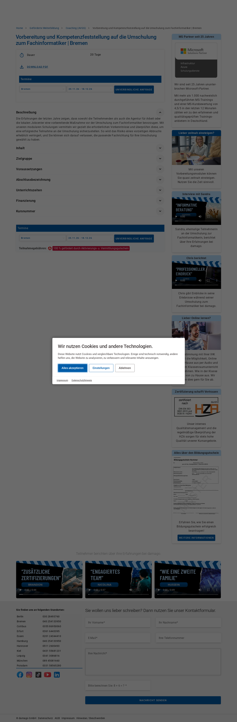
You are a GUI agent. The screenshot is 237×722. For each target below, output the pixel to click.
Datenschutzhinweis (82, 380)
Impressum (62, 380)
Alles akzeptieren (73, 368)
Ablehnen (125, 368)
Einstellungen (101, 368)
